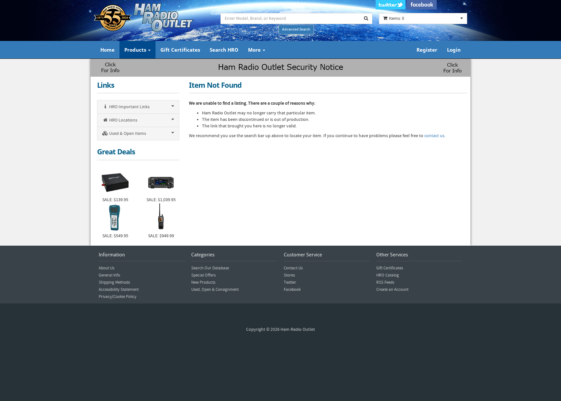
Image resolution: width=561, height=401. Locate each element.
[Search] (366, 18)
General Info (109, 275)
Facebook (292, 289)
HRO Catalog (387, 275)
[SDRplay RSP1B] (115, 182)
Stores (289, 275)
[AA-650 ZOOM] (115, 218)
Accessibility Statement (119, 289)
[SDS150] (161, 218)
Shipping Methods (114, 282)
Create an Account (392, 289)
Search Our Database (210, 268)
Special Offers (203, 275)
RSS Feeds (385, 282)
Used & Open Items (127, 133)
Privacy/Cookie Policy (117, 296)
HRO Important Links (129, 107)
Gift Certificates (180, 49)
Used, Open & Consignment (215, 289)
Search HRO (224, 49)
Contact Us (293, 268)
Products (135, 49)
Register (427, 49)
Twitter (290, 282)
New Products (203, 282)
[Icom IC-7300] (161, 182)
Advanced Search (296, 29)
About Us (106, 268)
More (255, 49)
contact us (434, 136)
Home (107, 49)
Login (454, 49)
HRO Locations (122, 120)
